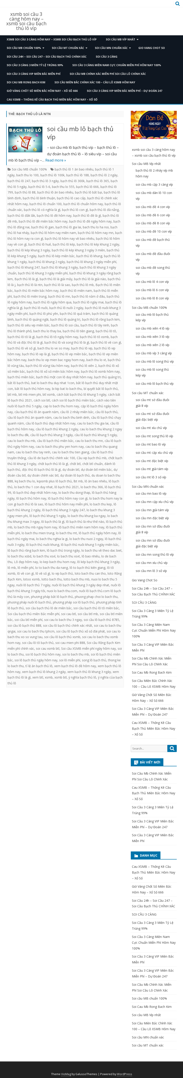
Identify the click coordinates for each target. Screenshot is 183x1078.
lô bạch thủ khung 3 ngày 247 (63, 510)
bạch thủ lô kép (64, 244)
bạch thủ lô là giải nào (90, 279)
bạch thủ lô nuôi (36, 308)
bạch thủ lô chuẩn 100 (45, 204)
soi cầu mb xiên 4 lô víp (152, 328)
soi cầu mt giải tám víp (152, 469)
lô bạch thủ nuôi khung (42, 544)
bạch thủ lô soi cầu (65, 325)
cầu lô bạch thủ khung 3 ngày (51, 435)
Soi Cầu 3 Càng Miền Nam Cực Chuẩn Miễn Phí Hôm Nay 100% (116, 65)
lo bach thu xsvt (68, 556)
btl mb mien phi (30, 394)
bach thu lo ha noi (96, 227)
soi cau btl (68, 614)
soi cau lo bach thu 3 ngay (63, 620)
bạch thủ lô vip (81, 348)
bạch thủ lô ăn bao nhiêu (55, 192)
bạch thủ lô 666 (87, 187)
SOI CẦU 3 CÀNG (106, 57)
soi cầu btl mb (88, 614)
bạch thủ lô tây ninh (95, 325)
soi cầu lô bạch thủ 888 (24, 625)
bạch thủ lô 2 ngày (104, 175)
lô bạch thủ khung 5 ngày (47, 516)
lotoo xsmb (31, 579)
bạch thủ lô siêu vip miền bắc (29, 325)
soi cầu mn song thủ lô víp (155, 554)
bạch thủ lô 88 (25, 192)
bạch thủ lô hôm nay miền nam (53, 233)
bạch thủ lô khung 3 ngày (60, 267)
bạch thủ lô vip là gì (36, 354)
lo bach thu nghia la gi (52, 539)
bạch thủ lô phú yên (43, 313)
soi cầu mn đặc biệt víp (152, 518)
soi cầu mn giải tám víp (152, 510)
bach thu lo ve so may (53, 348)
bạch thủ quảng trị (107, 377)
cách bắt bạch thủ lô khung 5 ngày (81, 394)
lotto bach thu (52, 579)
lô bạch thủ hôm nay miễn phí (66, 504)
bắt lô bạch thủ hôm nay (32, 389)
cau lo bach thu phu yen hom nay (60, 446)
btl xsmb (49, 394)
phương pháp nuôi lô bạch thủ (29, 602)
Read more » (55, 160)
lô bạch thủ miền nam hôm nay (81, 527)
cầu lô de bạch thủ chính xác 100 (51, 458)
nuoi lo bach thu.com (62, 591)
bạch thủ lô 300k (72, 181)
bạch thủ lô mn (59, 296)
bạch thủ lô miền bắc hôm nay (36, 290)
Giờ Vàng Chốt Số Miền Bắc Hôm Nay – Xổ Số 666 (42, 91)
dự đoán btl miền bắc (96, 469)
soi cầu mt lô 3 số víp (151, 477)
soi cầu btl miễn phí (28, 620)
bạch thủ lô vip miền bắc (69, 354)
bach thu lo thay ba (47, 331)
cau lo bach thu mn (89, 441)
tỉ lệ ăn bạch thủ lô (38, 666)
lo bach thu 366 (92, 487)
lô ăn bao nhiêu (96, 481)
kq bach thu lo (25, 481)
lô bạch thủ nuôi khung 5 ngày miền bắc (90, 544)
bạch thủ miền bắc (21, 377)
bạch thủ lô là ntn (29, 285)
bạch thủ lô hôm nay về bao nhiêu (69, 238)
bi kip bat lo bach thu (67, 389)
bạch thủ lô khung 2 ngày (47, 262)
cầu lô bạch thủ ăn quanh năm (30, 417)
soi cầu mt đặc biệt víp (152, 461)
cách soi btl (42, 400)
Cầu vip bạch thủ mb (91, 458)
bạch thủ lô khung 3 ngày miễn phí (43, 273)
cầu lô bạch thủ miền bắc (55, 441)
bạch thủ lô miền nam (76, 290)
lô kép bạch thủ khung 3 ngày (98, 562)
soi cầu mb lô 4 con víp (152, 281)
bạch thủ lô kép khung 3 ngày (29, 250)
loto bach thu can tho (90, 573)
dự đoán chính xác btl (42, 475)
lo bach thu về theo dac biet (101, 550)
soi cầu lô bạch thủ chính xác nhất (67, 625)
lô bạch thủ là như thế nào (85, 521)
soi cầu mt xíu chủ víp (151, 428)
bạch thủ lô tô (106, 331)
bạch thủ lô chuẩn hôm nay (83, 204)
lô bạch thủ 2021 (66, 487)
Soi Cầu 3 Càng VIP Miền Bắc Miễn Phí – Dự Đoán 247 (124, 91)
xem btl (37, 677)
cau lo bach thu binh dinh (71, 417)
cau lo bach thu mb (21, 441)
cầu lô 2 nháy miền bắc (77, 412)
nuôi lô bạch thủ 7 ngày (33, 585)
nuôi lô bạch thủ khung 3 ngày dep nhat (80, 585)
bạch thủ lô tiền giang (78, 331)
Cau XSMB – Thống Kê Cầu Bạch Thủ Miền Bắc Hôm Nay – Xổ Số (52, 99)
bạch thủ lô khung (89, 256)
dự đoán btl (70, 469)
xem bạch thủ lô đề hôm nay (75, 666)
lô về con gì (25, 573)
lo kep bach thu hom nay (57, 562)
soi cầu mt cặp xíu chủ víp (154, 452)
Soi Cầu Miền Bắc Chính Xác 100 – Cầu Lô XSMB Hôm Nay (94, 82)
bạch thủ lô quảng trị (65, 319)
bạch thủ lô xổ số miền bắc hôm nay (53, 371)
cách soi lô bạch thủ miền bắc (73, 400)
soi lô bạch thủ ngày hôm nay (36, 660)
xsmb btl (60, 677)
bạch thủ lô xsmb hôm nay (100, 371)
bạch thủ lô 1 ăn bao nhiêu (74, 169)
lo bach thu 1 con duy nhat (33, 487)
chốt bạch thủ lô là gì (53, 464)
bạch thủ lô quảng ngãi (31, 319)
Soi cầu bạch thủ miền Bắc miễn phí (33, 614)
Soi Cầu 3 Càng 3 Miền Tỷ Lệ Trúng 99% (35, 65)
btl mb (12, 394)
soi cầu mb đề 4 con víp (153, 207)
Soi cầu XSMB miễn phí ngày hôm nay (88, 648)
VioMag (66, 1074)
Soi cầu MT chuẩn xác (68, 48)
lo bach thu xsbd (19, 556)
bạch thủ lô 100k (52, 175)
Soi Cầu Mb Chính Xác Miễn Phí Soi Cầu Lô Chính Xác (108, 74)
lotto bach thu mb (76, 579)
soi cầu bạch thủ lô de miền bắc (49, 608)
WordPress (124, 1074)
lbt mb (78, 481)
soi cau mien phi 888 (70, 643)
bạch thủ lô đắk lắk (21, 215)
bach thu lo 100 (27, 175)
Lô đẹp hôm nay (26, 562)
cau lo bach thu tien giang (70, 452)
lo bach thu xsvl (44, 556)
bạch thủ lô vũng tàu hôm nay (47, 366)
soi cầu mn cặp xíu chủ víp (155, 502)
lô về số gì (42, 573)
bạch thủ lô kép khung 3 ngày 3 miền (78, 250)
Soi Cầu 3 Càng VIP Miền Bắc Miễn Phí (33, 74)
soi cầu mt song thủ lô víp (154, 436)
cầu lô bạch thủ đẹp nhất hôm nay (50, 423)
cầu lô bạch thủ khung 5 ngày (96, 435)
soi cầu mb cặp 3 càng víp (154, 184)
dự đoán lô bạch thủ (75, 475)
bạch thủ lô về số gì (22, 348)
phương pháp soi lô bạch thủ (73, 602)
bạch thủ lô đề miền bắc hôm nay (43, 221)
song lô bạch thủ (94, 660)
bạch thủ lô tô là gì (21, 337)
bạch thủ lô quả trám (75, 313)
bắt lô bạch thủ (18, 383)
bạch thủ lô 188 (77, 175)
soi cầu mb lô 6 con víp (152, 290)
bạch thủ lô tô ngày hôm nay (57, 337)
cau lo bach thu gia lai (92, 423)
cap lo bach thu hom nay (61, 406)
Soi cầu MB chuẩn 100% (24, 48)
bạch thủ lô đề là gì (87, 215)
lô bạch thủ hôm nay (31, 498)
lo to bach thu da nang (51, 567)
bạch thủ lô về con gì (106, 342)
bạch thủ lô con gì (75, 210)
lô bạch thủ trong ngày (63, 550)
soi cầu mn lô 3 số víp (151, 571)
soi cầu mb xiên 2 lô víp (152, 345)
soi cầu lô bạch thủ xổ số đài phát (80, 631)
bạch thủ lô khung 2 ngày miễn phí (91, 262)
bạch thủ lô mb (83, 285)
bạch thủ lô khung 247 (24, 267)
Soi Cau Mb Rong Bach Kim (26, 82)
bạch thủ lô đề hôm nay (54, 215)
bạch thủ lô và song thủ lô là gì (66, 342)
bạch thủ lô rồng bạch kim (101, 319)
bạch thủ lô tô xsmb (94, 337)
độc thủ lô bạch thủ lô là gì (41, 469)
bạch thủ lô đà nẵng (104, 210)
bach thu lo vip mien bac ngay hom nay (56, 360)
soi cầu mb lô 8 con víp (152, 298)
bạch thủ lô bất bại (88, 192)
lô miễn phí (25, 567)
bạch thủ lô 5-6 (39, 187)
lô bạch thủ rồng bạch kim (26, 550)
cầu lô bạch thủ (106, 412)
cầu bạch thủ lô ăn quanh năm (36, 412)
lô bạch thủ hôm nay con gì (67, 498)
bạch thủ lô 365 (97, 181)
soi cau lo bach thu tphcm (35, 631)
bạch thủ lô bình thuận (39, 198)
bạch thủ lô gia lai (68, 227)
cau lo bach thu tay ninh (33, 452)
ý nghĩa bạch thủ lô (82, 677)
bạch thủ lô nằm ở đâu (88, 296)
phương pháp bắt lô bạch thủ (52, 597)
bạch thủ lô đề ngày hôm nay (90, 221)
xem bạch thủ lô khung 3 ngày (89, 672)
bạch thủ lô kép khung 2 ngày (98, 244)
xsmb (49, 677)
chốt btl (75, 464)
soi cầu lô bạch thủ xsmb (62, 637)
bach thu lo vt (96, 360)
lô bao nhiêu (91, 556)
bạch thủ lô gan (42, 227)
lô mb (12, 567)
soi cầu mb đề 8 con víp (153, 223)
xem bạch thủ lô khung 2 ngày (44, 672)
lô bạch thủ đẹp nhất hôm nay (35, 492)
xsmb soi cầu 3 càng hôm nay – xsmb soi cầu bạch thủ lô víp (26, 21)
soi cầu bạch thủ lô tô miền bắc (96, 608)
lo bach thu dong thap (74, 492)
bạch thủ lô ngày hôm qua (52, 302)
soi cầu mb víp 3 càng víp (154, 353)
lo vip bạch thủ (62, 573)
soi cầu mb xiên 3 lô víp (152, 336)
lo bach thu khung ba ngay (87, 516)
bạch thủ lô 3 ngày (45, 181)
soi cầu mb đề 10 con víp (154, 231)
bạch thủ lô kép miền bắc (56, 256)
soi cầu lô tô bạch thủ (38, 643)
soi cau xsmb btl (47, 648)
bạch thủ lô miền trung (30, 296)
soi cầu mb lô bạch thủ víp (80, 132)
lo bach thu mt (66, 533)
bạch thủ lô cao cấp (71, 198)
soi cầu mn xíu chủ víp (152, 563)
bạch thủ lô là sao (57, 285)
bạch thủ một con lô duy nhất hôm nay (64, 377)
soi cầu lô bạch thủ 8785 (101, 620)
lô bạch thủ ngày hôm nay (97, 533)
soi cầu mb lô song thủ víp (155, 361)
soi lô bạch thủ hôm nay (42, 654)
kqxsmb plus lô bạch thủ (54, 481)
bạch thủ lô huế (39, 244)
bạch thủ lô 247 (19, 181)
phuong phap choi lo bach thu (96, 597)
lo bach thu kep (101, 504)
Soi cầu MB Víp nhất (120, 39)
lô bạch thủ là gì (52, 521)
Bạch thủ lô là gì (26, 279)
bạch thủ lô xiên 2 (84, 366)
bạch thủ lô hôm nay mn (95, 233)
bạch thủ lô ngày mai (88, 302)
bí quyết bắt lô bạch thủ (101, 389)
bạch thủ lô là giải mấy (56, 279)
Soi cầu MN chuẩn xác (111, 48)
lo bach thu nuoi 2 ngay (86, 539)
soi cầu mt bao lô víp (151, 444)
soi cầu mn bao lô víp (151, 493)
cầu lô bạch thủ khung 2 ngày (57, 429)
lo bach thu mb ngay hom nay (35, 527)
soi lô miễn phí (69, 660)
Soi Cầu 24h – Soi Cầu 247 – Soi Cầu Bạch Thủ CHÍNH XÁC (47, 57)
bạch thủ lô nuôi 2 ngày (66, 308)
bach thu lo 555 (63, 187)
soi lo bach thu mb (75, 654)
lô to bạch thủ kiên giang (87, 567)
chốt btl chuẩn (92, 464)
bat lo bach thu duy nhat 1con (52, 383)
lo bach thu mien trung (38, 533)
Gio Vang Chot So (151, 48)
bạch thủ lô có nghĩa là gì (42, 210)
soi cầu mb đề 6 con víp (153, 215)
